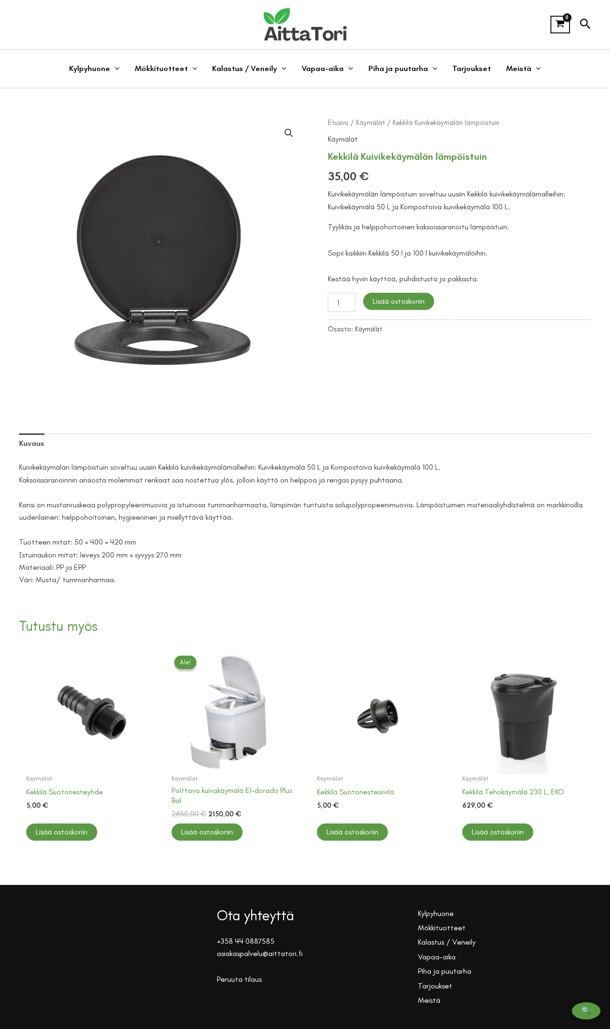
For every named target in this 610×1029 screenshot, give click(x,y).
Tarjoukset (471, 68)
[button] (585, 24)
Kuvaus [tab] (31, 443)
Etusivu (338, 122)
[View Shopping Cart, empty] (560, 25)
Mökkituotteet (161, 68)
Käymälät (370, 122)
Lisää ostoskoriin (399, 301)
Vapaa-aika (323, 68)
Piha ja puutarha (398, 68)
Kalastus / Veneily (244, 68)
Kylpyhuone (89, 68)
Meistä (518, 68)
